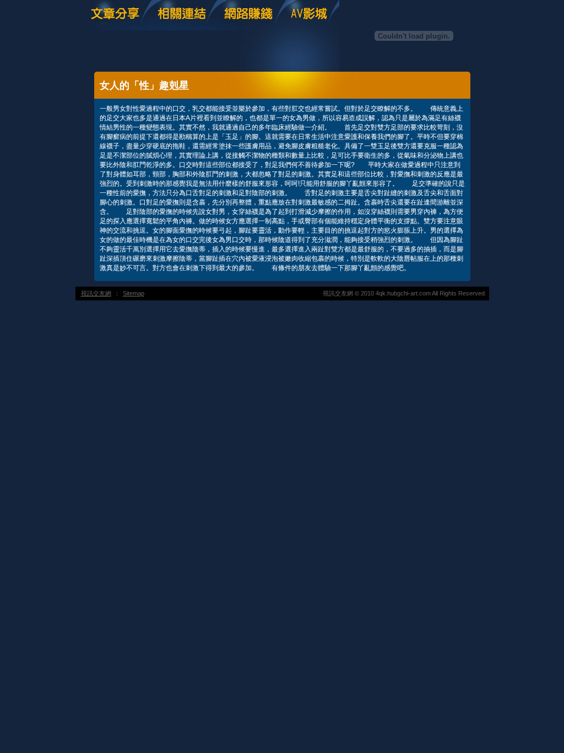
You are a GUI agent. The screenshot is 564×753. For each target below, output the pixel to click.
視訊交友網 (96, 293)
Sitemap (133, 293)
